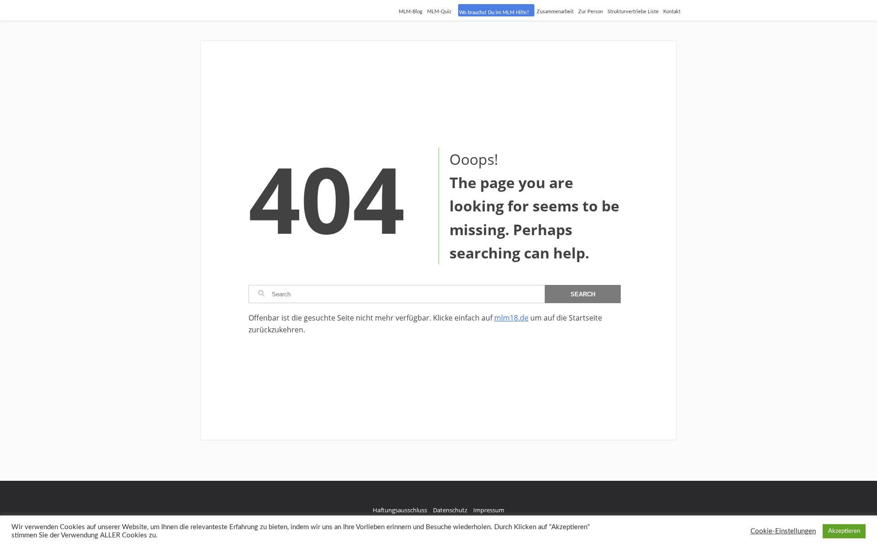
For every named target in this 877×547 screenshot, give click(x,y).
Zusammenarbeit (555, 11)
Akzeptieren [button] (844, 531)
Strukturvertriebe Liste (633, 11)
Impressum (488, 510)
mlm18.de (511, 318)
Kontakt (672, 11)
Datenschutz (450, 510)
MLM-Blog (411, 11)
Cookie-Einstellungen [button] (783, 531)
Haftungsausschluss (400, 510)
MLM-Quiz (439, 11)
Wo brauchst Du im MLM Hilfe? (494, 12)
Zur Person (590, 11)
